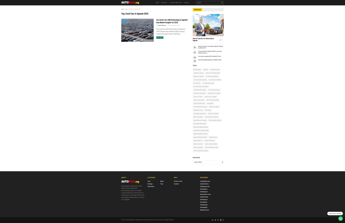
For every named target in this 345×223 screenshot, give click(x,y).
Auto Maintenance (215, 69)
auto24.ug (205, 69)
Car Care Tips (197, 83)
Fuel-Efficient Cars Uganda (200, 106)
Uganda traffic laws (210, 140)
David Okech (162, 25)
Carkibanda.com (205, 181)
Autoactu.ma (204, 197)
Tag (126, 9)
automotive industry (198, 73)
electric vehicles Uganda (213, 100)
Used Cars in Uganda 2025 (134, 9)
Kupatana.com (204, 210)
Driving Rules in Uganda (214, 93)
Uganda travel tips (198, 144)
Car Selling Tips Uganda (199, 93)
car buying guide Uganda (212, 76)
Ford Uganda (210, 103)
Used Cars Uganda (198, 147)
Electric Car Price (198, 96)
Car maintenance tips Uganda (201, 86)
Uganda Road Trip (198, 140)
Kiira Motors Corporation (200, 113)
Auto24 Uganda (197, 69)
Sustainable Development (200, 123)
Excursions (151, 186)
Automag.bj (203, 207)
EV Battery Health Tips (199, 103)
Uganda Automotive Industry (201, 133)
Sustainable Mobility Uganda (201, 127)
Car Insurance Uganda (208, 83)
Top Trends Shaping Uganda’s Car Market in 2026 (209, 60)
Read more (160, 37)
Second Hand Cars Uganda (200, 120)
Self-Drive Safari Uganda (215, 120)
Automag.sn (204, 199)
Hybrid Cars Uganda (214, 106)
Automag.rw (204, 192)
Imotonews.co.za (205, 194)
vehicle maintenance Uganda (201, 150)
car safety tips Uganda (214, 89)
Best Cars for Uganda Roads (213, 73)
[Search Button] (222, 2)
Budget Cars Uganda (199, 76)
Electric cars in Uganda (211, 96)
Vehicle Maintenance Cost (211, 147)
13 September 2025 (174, 25)
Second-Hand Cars (176, 2)
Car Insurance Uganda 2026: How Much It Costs (209, 56)
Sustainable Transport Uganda (201, 130)
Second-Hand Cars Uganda (211, 117)
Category (164, 2)
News (162, 181)
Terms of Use (178, 181)
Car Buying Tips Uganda (215, 79)
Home (157, 2)
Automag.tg (203, 205)
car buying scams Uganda (200, 79)
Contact (186, 2)
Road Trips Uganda (198, 117)
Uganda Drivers (213, 137)
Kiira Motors (208, 110)
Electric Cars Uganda (199, 100)
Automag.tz (203, 189)
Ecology (150, 184)
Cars (149, 181)
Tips (124, 20)
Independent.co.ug (198, 110)
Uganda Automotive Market (200, 137)
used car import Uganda (211, 144)
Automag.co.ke (205, 186)
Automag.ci (203, 202)
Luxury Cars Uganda (213, 113)
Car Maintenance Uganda (200, 89)
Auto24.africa (204, 184)
